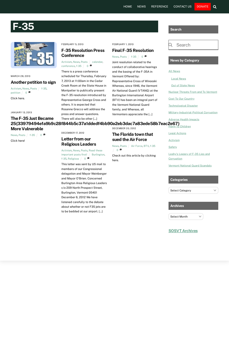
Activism (16, 88)
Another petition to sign (33, 82)
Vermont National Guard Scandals (190, 165)
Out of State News (183, 85)
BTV (146, 145)
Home (127, 6)
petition (15, 92)
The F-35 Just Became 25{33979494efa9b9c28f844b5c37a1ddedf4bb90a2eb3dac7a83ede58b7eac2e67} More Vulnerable (95, 123)
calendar (97, 61)
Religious (73, 158)
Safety (173, 146)
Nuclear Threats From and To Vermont (193, 91)
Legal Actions (177, 133)
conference (68, 65)
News (141, 6)
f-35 (44, 88)
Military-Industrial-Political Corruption (193, 112)
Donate (202, 6)
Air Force (136, 145)
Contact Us (183, 6)
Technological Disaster (183, 105)
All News (174, 71)
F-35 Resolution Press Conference (82, 53)
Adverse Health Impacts (184, 119)
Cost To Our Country (181, 98)
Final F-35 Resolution (133, 50)
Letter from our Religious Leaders (78, 141)
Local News (178, 78)
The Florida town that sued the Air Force (132, 137)
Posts (33, 88)
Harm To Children (180, 126)
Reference (159, 6)
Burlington (98, 154)
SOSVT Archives (183, 230)
